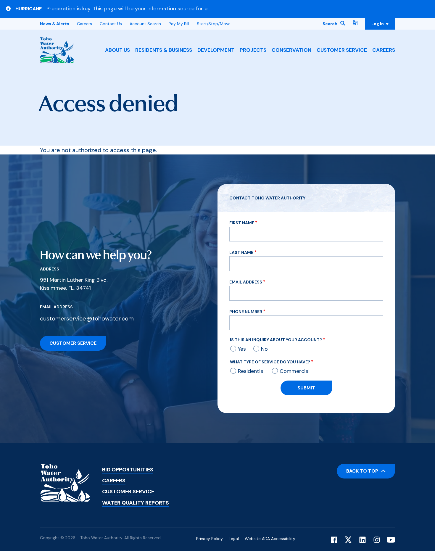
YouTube (391, 540)
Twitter (348, 540)
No (264, 348)
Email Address (245, 282)
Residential (251, 371)
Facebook (334, 540)
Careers (383, 50)
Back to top (362, 471)
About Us (117, 50)
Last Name (241, 252)
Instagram (377, 540)
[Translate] (355, 23)
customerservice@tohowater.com (87, 318)
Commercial (295, 371)
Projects (253, 50)
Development (215, 50)
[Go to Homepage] (57, 50)
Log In (378, 23)
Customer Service (342, 50)
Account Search (145, 23)
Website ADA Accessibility (270, 538)
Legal (234, 538)
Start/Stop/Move (214, 23)
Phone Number (245, 311)
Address (49, 269)
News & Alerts (54, 23)
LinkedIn (362, 540)
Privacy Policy (209, 538)
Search (330, 23)
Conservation (291, 50)
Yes (242, 348)
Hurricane (28, 9)
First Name (241, 222)
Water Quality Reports (135, 502)
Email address (56, 307)
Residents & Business (163, 50)
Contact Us (111, 23)
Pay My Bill (179, 23)
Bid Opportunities (127, 469)
